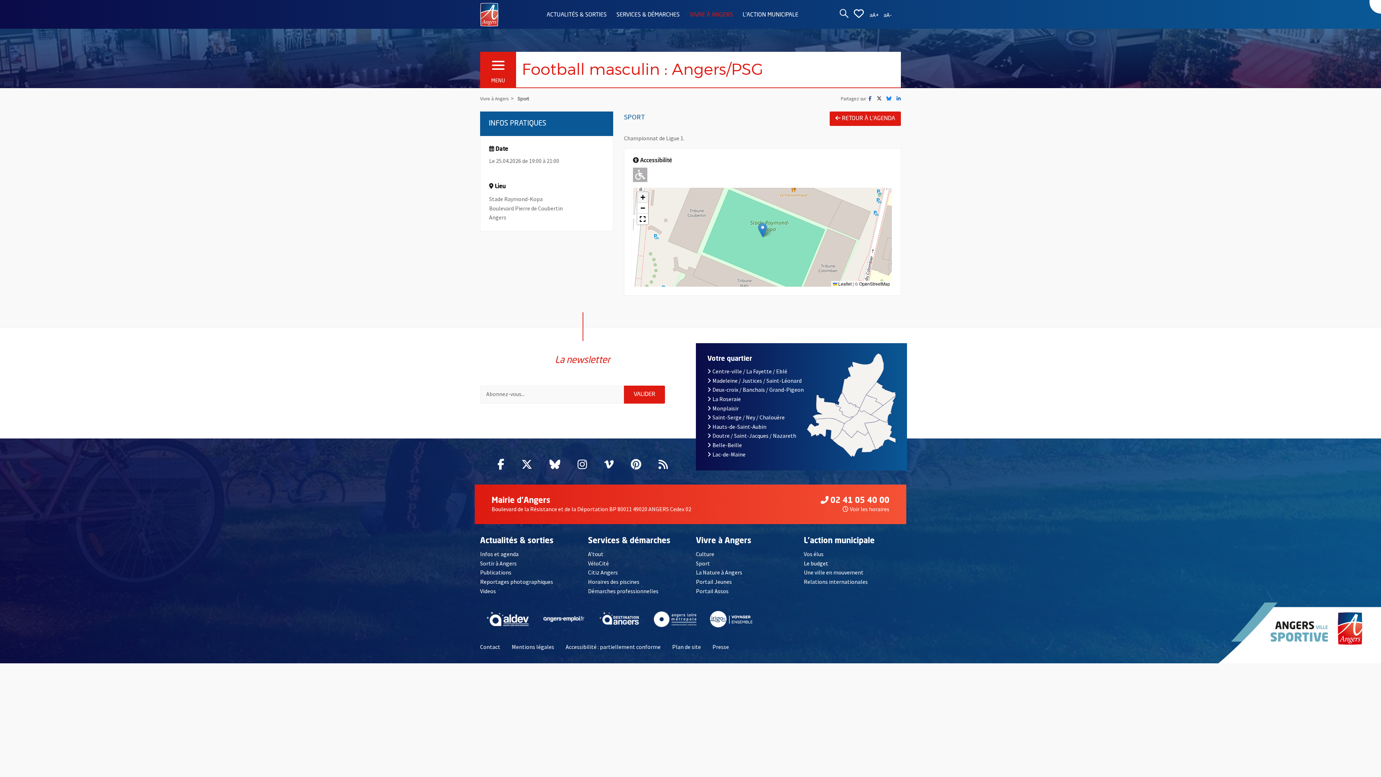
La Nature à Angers (719, 572)
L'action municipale (770, 15)
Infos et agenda (499, 554)
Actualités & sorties (577, 15)
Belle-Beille (727, 445)
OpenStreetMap (874, 284)
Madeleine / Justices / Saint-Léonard (757, 380)
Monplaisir (725, 408)
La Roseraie (726, 399)
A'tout (595, 554)
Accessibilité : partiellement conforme (613, 646)
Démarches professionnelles (623, 591)
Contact (490, 646)
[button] (762, 230)
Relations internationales (836, 581)
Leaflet (844, 284)
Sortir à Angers (498, 563)
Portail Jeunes (714, 581)
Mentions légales (533, 646)
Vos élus (814, 554)
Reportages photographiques (516, 581)
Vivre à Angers (711, 15)
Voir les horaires (869, 509)
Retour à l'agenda (868, 119)
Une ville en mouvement (833, 572)
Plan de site (686, 646)
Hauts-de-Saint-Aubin (739, 426)
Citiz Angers (603, 572)
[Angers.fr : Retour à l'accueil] (489, 14)
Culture (705, 554)
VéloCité (598, 563)
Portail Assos (712, 591)
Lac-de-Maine (729, 454)
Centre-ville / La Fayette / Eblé (749, 371)
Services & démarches (648, 15)
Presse (720, 646)
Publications (495, 572)
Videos (488, 591)
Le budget (816, 563)
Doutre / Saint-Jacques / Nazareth (754, 435)
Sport (703, 563)
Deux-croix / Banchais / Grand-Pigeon (758, 389)
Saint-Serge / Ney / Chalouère (748, 417)
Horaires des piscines (613, 581)
